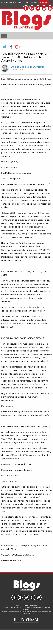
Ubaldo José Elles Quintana (27, 67)
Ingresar (43, 2)
